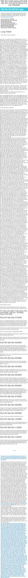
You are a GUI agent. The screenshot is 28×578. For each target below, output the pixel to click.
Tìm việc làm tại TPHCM (17, 523)
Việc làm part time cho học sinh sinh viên (14, 563)
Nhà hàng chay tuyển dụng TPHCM (15, 556)
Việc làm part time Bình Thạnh (14, 565)
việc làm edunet (20, 458)
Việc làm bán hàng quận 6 (17, 541)
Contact (14, 450)
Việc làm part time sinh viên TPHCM (9, 561)
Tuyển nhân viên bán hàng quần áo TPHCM (14, 538)
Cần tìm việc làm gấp (6, 523)
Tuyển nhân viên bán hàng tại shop (15, 538)
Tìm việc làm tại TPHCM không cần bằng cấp (15, 525)
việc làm (9, 456)
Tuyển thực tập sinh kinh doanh (11, 576)
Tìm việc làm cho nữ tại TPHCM (13, 523)
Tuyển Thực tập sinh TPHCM (15, 571)
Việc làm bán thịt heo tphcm (16, 540)
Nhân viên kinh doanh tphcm (10, 544)
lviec (4, 457)
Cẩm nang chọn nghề (8, 17)
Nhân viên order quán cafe (18, 559)
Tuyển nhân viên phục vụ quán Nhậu (13, 552)
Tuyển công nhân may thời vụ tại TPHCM (10, 530)
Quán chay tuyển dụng (6, 559)
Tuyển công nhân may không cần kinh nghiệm (14, 531)
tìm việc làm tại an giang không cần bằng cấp (13, 457)
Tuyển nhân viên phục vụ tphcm (16, 554)
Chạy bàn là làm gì (9, 557)
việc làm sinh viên (20, 456)
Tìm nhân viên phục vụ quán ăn (17, 550)
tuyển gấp (13, 456)
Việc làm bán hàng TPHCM (11, 537)
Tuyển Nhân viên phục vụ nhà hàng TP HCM (11, 551)
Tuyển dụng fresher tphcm (16, 568)
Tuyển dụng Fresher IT (18, 566)
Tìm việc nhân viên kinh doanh (18, 546)
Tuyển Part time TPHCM (21, 560)
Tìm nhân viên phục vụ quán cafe (12, 549)
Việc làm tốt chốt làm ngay (12, 9)
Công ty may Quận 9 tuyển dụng (18, 533)
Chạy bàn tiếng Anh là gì (21, 557)
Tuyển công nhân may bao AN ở (8, 534)
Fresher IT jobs (4, 571)
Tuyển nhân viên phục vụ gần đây (9, 555)
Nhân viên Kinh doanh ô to (7, 548)
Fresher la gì (4, 567)
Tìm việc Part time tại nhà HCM (14, 562)
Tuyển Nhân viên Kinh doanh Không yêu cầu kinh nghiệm (13, 544)
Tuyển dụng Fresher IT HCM (14, 567)
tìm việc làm (3, 456)
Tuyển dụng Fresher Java (19, 570)
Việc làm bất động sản (15, 457)
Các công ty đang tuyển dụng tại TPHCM (10, 527)
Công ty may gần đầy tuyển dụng (17, 529)
